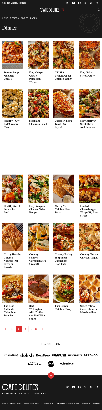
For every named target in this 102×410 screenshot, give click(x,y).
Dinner (24, 18)
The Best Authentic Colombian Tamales (10, 310)
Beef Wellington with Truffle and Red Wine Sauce (37, 312)
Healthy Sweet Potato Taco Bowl (12, 209)
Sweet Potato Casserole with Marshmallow (88, 309)
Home (5, 18)
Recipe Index (9, 393)
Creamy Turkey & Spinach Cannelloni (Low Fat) (63, 259)
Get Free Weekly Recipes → (15, 3)
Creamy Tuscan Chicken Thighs (89, 255)
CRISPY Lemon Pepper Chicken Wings (63, 75)
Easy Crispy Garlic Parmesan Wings (36, 77)
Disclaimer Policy (48, 403)
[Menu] (3, 10)
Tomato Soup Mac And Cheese (11, 75)
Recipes (14, 18)
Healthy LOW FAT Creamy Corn (12, 124)
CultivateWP (95, 403)
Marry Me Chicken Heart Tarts (63, 209)
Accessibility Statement (72, 403)
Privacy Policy (35, 403)
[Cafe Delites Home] (52, 10)
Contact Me (39, 393)
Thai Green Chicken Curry (63, 307)
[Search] (99, 10)
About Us (24, 393)
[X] (85, 3)
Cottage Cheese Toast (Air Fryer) (63, 124)
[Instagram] (68, 3)
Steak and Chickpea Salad (38, 122)
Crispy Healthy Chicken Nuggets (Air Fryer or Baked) (12, 260)
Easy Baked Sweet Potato (87, 73)
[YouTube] (73, 3)
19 (36, 329)
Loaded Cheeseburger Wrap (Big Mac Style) (89, 210)
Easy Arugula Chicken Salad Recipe (37, 209)
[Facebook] (79, 3)
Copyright (59, 403)
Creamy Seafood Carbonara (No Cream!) (37, 259)
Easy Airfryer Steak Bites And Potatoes (88, 124)
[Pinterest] (91, 3)
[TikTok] (97, 3)
